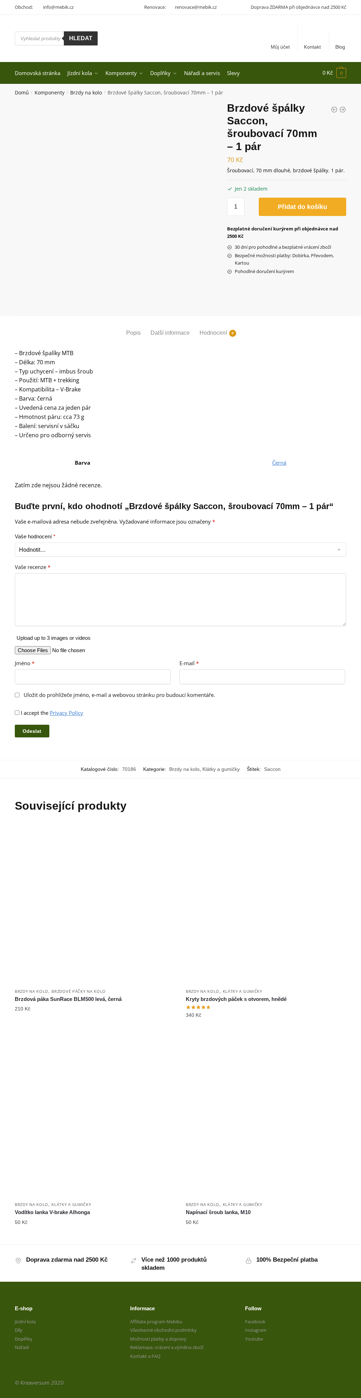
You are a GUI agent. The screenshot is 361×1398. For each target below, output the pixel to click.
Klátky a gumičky (221, 769)
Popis (133, 333)
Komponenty (50, 92)
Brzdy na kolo (86, 92)
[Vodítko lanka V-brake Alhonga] (95, 1117)
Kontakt (312, 47)
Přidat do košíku (302, 206)
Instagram (256, 1330)
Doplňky (23, 1339)
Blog (340, 47)
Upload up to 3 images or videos (54, 638)
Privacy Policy (66, 712)
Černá (279, 462)
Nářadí (22, 1347)
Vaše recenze (32, 567)
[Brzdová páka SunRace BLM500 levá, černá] (95, 904)
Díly (19, 1330)
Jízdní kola (25, 1321)
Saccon (272, 769)
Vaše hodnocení (35, 536)
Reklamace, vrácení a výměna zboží (166, 1347)
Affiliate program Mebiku (156, 1321)
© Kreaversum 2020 (39, 1382)
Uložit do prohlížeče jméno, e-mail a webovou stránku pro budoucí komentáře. (119, 695)
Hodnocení (213, 333)
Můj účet (280, 47)
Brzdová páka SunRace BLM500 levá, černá (68, 999)
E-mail (189, 663)
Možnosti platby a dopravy (158, 1339)
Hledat (80, 38)
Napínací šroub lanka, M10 (218, 1212)
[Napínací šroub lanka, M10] (266, 1117)
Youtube (254, 1339)
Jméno (25, 663)
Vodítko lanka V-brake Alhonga (52, 1212)
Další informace (170, 333)
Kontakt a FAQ (145, 1356)
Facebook (255, 1321)
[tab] (133, 327)
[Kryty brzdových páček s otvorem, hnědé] (266, 904)
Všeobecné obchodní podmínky (163, 1330)
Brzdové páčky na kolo (78, 991)
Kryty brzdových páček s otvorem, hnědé (236, 999)
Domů (22, 92)
